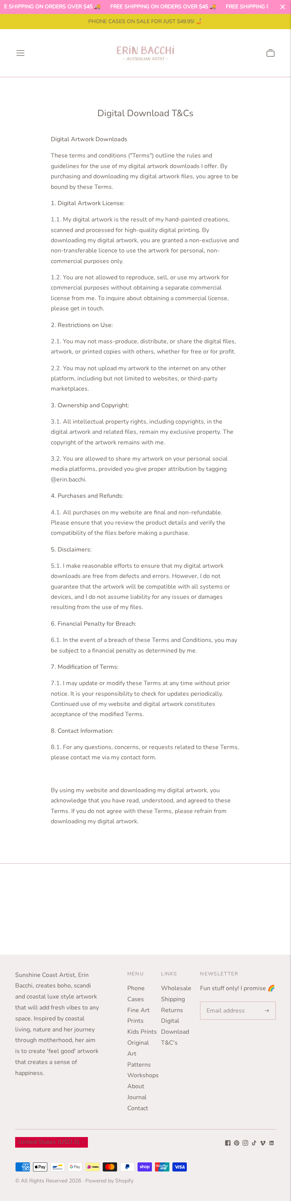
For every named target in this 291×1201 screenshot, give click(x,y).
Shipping (173, 999)
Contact (137, 1108)
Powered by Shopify (109, 1180)
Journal (137, 1097)
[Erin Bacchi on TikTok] (254, 1144)
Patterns (139, 1065)
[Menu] (20, 53)
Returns (172, 1010)
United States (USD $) (49, 1142)
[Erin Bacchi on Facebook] (228, 1144)
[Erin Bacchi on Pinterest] (236, 1144)
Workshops (143, 1075)
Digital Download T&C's (175, 1032)
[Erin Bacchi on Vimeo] (263, 1144)
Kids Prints (142, 1032)
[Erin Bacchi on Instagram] (245, 1144)
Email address (224, 1002)
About (135, 1086)
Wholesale (176, 988)
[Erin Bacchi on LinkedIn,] (271, 1144)
